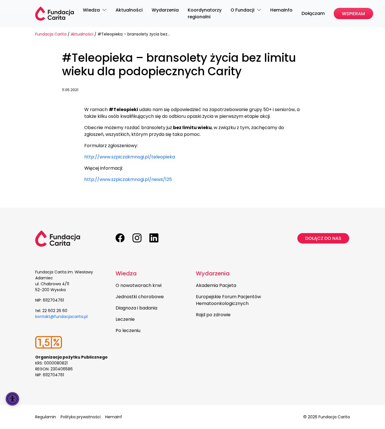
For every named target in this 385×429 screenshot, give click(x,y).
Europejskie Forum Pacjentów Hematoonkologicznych (228, 300)
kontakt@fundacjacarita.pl (61, 316)
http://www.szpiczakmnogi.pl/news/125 (128, 179)
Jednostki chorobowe (140, 296)
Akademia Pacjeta (216, 285)
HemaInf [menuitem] (113, 417)
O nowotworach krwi (138, 285)
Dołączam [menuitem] (313, 13)
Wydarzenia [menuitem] (165, 10)
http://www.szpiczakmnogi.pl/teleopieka (129, 157)
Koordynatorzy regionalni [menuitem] (205, 13)
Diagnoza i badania (136, 308)
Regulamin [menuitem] (45, 417)
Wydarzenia (213, 273)
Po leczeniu (128, 330)
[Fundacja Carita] (54, 13)
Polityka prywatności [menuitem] (81, 417)
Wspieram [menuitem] (353, 13)
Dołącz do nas (323, 238)
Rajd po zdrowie (213, 314)
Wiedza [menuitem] (92, 10)
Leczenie (125, 319)
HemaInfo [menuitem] (281, 10)
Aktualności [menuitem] (129, 10)
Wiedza (126, 273)
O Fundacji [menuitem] (243, 10)
